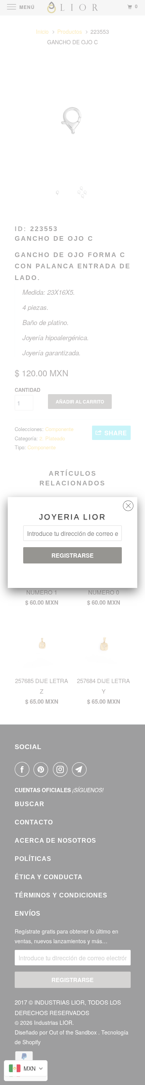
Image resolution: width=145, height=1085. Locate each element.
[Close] (128, 504)
